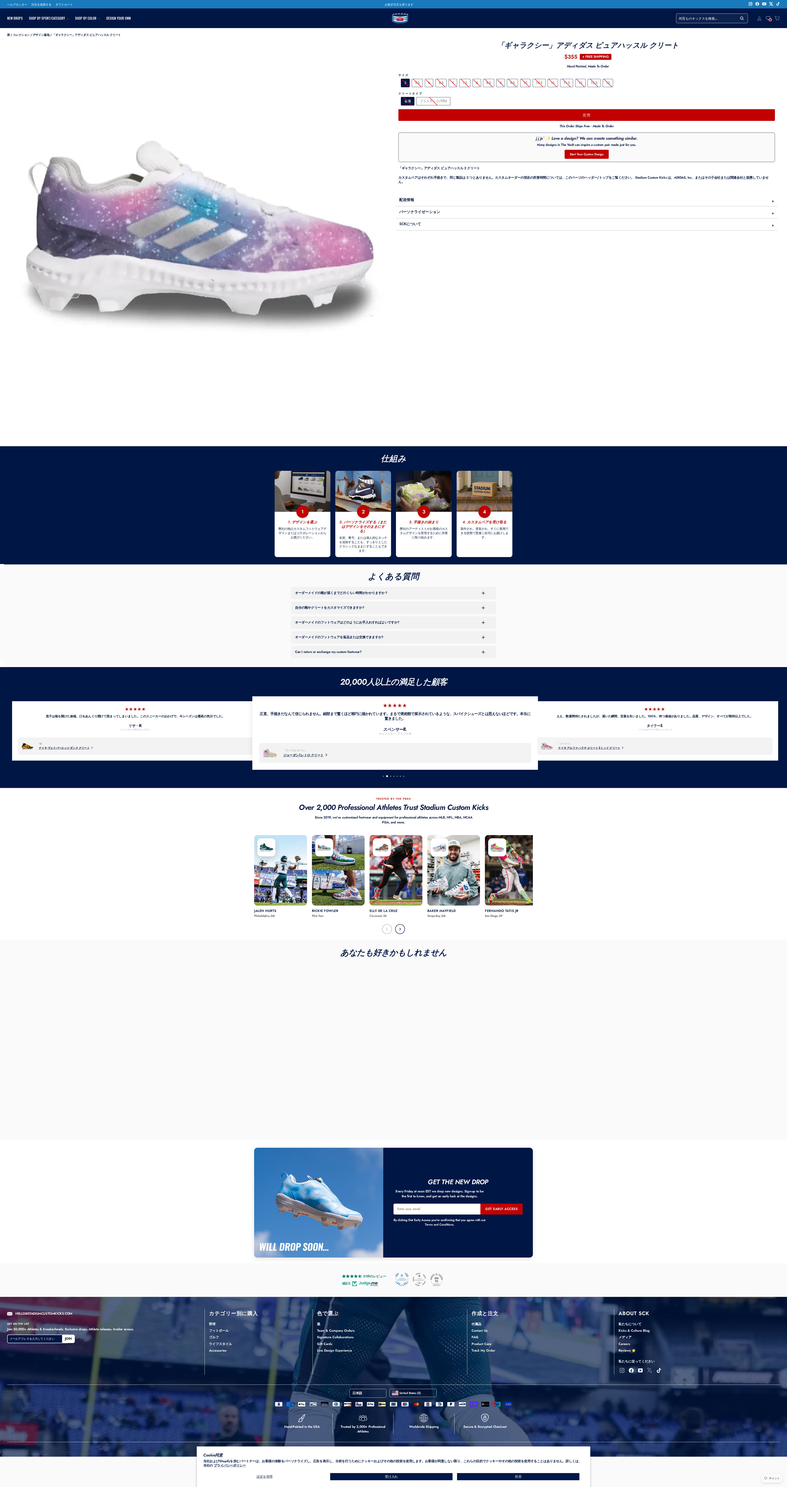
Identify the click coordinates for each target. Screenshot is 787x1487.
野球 (212, 1324)
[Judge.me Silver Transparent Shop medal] (419, 1279)
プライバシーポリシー (230, 1465)
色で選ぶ (328, 1313)
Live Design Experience (334, 1350)
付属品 (476, 1324)
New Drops (15, 18)
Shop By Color (86, 18)
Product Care (481, 1344)
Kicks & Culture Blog (634, 1330)
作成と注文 (485, 1313)
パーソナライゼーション (586, 213)
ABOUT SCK (634, 1313)
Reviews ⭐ (627, 1350)
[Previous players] (387, 929)
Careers (624, 1344)
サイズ (403, 75)
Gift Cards (324, 1344)
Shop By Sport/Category (47, 18)
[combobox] (712, 18)
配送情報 (586, 200)
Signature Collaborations (335, 1337)
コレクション (21, 35)
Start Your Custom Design (586, 154)
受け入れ (391, 1476)
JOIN (68, 1338)
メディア (625, 1337)
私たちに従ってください (637, 1361)
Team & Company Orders (336, 1330)
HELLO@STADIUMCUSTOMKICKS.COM (43, 1314)
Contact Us (480, 1330)
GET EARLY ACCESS (501, 1209)
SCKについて (586, 225)
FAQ (475, 1337)
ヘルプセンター (17, 4)
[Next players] (400, 929)
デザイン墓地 (41, 35)
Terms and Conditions (439, 1224)
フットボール (219, 1330)
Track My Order (483, 1350)
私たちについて (630, 1324)
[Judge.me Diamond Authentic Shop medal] (401, 1279)
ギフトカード (64, 4)
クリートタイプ (410, 93)
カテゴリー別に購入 (233, 1313)
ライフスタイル (220, 1344)
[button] (768, 18)
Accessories (217, 1350)
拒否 (518, 1476)
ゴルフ (214, 1337)
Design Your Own (118, 18)
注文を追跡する (41, 4)
